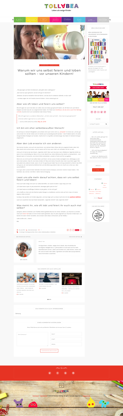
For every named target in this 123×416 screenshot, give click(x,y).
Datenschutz (103, 19)
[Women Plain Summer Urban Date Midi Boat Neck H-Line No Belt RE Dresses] (105, 185)
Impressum (36, 396)
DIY (44, 19)
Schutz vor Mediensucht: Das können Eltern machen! (99, 156)
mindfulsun (54, 65)
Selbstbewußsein (46, 232)
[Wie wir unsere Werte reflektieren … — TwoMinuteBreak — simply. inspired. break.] (92, 192)
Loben (39, 232)
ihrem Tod (25, 213)
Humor (79, 19)
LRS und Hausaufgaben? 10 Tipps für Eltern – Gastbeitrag (98, 152)
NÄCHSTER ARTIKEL (74, 236)
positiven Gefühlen (75, 197)
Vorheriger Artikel (24, 236)
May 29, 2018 (42, 122)
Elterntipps (31, 19)
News (19, 19)
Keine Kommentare (32, 230)
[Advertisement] (47, 84)
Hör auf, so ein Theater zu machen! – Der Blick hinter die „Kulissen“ (70, 288)
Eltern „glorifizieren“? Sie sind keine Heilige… (48, 285)
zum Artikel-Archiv (98, 170)
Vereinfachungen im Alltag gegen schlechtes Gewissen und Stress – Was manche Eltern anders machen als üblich (26, 288)
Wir (91, 19)
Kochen (55, 19)
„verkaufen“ (62, 132)
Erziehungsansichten (29, 232)
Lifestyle (67, 19)
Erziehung (21, 232)
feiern (36, 232)
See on (96, 198)
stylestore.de (86, 396)
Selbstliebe (52, 232)
